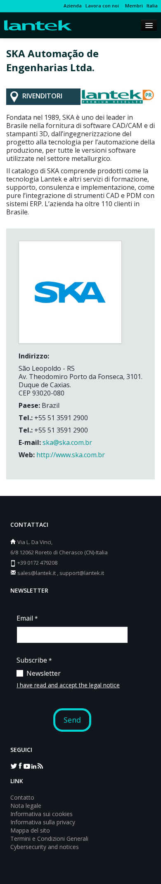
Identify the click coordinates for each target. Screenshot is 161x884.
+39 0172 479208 (37, 562)
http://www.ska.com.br (70, 454)
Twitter (13, 765)
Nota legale (25, 806)
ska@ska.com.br (66, 442)
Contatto (22, 797)
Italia (152, 5)
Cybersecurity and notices (44, 847)
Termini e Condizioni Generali (49, 838)
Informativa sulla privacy (42, 822)
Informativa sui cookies (41, 814)
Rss (40, 765)
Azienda (73, 5)
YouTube (27, 765)
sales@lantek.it (36, 573)
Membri (133, 5)
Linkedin (33, 765)
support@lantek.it (81, 573)
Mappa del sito (30, 830)
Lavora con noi (102, 5)
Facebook (20, 765)
